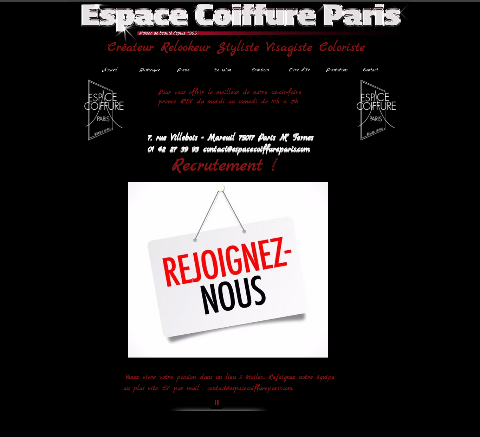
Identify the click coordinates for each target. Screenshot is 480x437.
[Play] (217, 402)
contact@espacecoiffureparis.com (250, 388)
